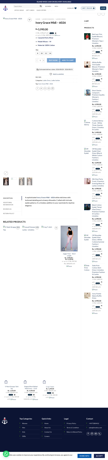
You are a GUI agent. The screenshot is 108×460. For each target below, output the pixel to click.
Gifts (24, 436)
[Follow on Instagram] (92, 433)
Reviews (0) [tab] (7, 209)
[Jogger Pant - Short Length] (69, 238)
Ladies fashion (48, 19)
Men (56, 6)
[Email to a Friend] (45, 88)
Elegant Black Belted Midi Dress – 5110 (31, 387)
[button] (6, 454)
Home (38, 19)
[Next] (29, 96)
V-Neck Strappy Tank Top (11, 387)
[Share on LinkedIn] (52, 88)
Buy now (53, 60)
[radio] (37, 53)
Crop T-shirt (50, 387)
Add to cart (68, 60)
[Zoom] (6, 173)
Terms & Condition (73, 428)
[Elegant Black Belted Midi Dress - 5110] (30, 305)
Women (48, 6)
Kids (23, 432)
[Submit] (41, 6)
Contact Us (48, 432)
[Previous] (6, 96)
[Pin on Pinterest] (49, 88)
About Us (47, 428)
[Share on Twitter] (41, 88)
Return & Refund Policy (74, 432)
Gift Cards (30, 10)
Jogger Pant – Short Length (69, 255)
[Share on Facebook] (37, 88)
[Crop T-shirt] (50, 305)
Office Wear (19, 10)
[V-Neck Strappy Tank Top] (11, 305)
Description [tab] (8, 198)
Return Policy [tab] (8, 213)
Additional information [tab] (8, 203)
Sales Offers (41, 10)
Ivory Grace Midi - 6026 (45, 84)
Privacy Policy (71, 423)
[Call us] (99, 433)
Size (37, 50)
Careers (47, 436)
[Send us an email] (96, 433)
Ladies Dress (60, 19)
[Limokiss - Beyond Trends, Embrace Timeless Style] (6, 8)
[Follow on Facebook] (88, 433)
